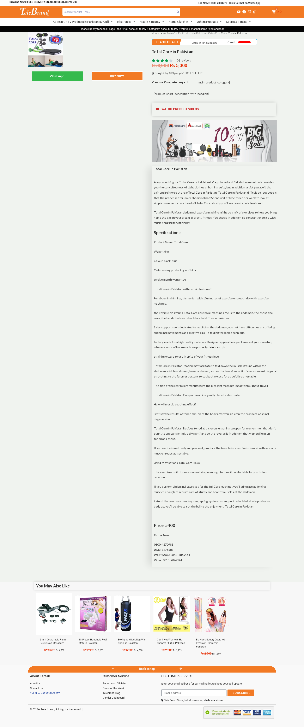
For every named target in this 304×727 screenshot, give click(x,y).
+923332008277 (50, 693)
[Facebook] (244, 12)
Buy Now (117, 75)
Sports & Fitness (236, 21)
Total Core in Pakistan (202, 192)
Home (155, 33)
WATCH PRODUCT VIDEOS (180, 109)
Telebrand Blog (111, 692)
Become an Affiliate (114, 683)
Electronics (124, 21)
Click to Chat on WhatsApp (244, 3)
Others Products (207, 21)
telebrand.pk (217, 347)
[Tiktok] (255, 12)
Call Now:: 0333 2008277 (212, 3)
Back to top (147, 669)
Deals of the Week (113, 688)
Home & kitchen (179, 21)
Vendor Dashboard (113, 697)
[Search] (178, 12)
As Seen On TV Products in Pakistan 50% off (81, 21)
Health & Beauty (150, 21)
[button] (214, 109)
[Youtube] (239, 12)
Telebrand (255, 203)
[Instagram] (249, 12)
